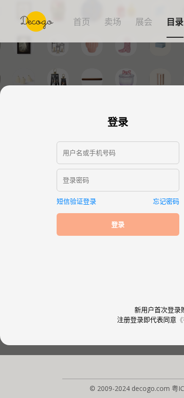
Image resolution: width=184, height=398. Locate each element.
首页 (81, 22)
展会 (143, 22)
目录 (175, 22)
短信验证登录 (76, 201)
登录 (118, 224)
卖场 (112, 22)
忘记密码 (166, 201)
